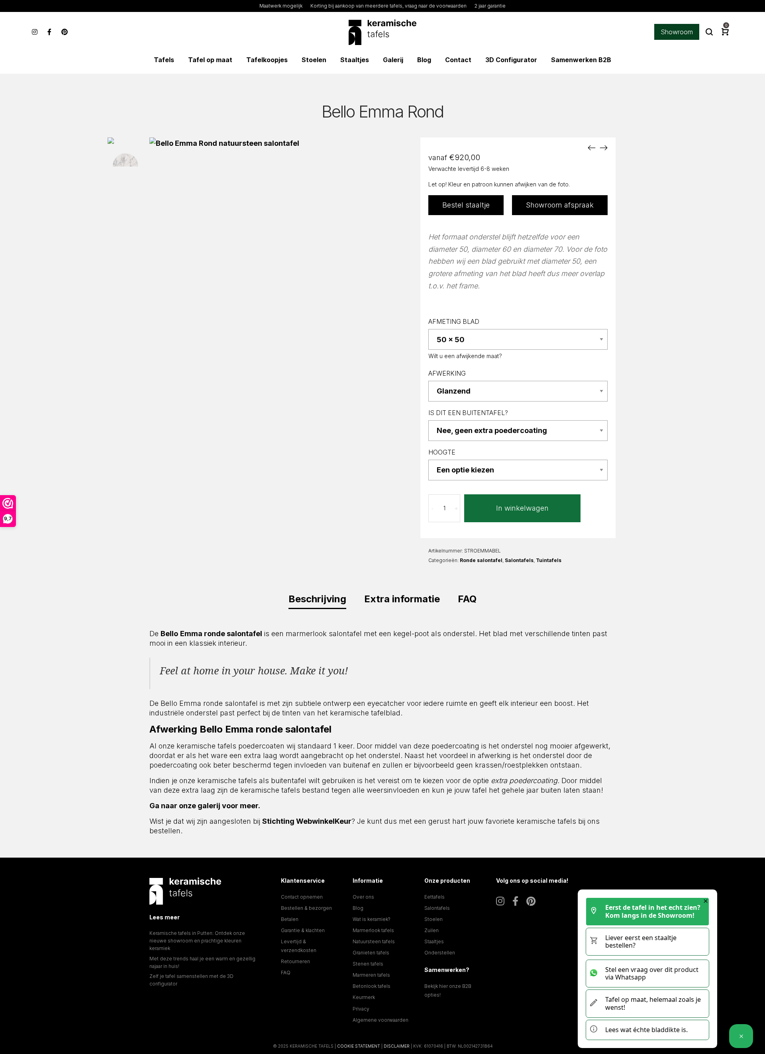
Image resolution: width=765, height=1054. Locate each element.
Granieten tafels (371, 953)
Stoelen (433, 919)
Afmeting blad (453, 321)
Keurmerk (364, 997)
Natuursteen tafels (374, 941)
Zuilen (431, 930)
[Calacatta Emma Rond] (604, 147)
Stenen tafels (368, 964)
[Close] (705, 901)
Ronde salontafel (481, 560)
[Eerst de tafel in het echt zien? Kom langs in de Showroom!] (741, 1036)
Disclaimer (397, 1046)
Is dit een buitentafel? (468, 413)
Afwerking (447, 373)
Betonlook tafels (371, 986)
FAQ (467, 599)
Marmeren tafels (371, 975)
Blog (358, 908)
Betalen (289, 919)
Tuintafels (548, 560)
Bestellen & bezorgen (306, 908)
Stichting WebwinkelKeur (306, 821)
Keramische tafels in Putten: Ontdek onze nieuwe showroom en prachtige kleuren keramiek (197, 940)
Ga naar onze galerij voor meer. (204, 805)
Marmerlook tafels (373, 930)
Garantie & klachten (303, 930)
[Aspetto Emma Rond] (592, 147)
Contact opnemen (302, 897)
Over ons (363, 897)
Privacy (361, 1009)
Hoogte (441, 452)
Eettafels (434, 897)
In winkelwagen (522, 508)
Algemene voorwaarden (380, 1020)
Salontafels (519, 560)
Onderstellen (439, 953)
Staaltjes (434, 941)
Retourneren (295, 961)
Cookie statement (358, 1046)
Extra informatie (402, 599)
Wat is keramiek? (371, 919)
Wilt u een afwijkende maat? (465, 356)
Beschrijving (317, 599)
